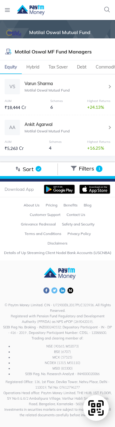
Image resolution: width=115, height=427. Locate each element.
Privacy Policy (79, 233)
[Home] (27, 10)
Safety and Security (78, 224)
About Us (32, 205)
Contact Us (76, 214)
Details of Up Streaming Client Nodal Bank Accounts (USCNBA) (57, 252)
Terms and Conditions (43, 233)
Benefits (70, 205)
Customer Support (45, 214)
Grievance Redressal (38, 224)
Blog (87, 205)
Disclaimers (57, 243)
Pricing (51, 205)
